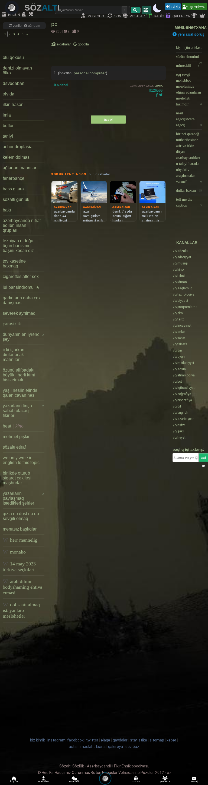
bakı (7, 210)
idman (180, 282)
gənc (159, 85)
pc (54, 24)
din (177, 350)
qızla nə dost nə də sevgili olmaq (21, 516)
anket (179, 332)
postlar (137, 15)
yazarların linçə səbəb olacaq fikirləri (23, 410)
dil (177, 406)
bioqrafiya (182, 400)
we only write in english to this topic (21, 460)
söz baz (132, 746)
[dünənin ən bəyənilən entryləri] (195, 16)
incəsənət (182, 325)
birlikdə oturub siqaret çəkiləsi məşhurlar (17, 478)
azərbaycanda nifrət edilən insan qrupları (22, 225)
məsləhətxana (191, 27)
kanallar (186, 242)
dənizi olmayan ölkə (17, 70)
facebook (75, 740)
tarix (178, 319)
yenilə (17, 26)
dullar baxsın (189, 190)
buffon (9, 125)
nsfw (179, 425)
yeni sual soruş (190, 34)
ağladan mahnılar (19, 167)
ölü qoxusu (13, 57)
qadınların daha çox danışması (22, 300)
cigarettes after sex (21, 276)
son (117, 15)
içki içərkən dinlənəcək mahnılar (13, 354)
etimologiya (184, 375)
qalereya (181, 15)
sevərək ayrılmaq (19, 313)
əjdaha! (61, 85)
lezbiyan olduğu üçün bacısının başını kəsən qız (18, 246)
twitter (92, 740)
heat (13, 426)
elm (178, 313)
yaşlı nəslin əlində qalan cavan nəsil (20, 393)
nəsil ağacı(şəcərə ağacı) (189, 119)
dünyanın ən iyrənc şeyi (23, 337)
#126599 (155, 90)
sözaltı (180, 251)
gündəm (33, 26)
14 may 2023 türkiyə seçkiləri (19, 566)
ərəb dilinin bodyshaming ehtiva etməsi (22, 587)
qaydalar (120, 740)
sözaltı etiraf (14, 447)
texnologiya (183, 294)
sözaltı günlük (16, 199)
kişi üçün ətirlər (189, 48)
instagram (56, 740)
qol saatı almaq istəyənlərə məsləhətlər (21, 610)
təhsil (179, 276)
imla (7, 115)
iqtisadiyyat (184, 388)
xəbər (179, 338)
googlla (83, 44)
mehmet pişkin (17, 436)
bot (177, 381)
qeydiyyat (197, 6)
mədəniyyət (183, 363)
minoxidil (187, 66)
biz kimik (38, 740)
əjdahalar (64, 44)
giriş (175, 6)
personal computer (90, 73)
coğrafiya (182, 394)
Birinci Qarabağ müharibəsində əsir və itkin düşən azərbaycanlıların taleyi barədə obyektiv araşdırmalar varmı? (189, 158)
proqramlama (185, 307)
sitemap (157, 740)
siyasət (180, 301)
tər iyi (8, 136)
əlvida (8, 94)
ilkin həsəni (14, 104)
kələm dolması (17, 157)
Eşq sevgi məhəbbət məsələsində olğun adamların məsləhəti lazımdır (189, 89)
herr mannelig (23, 540)
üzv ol (108, 119)
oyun (179, 357)
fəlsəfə (180, 344)
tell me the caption (189, 202)
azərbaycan (183, 419)
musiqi (180, 263)
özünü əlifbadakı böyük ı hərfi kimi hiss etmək (19, 375)
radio (158, 15)
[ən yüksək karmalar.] (203, 16)
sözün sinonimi (189, 58)
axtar (73, 746)
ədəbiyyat (182, 257)
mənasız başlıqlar (20, 529)
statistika (138, 740)
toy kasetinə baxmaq (14, 263)
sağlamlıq (182, 288)
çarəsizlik (12, 324)
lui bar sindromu (21, 287)
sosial (180, 369)
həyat (179, 437)
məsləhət (96, 15)
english (180, 413)
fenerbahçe (13, 178)
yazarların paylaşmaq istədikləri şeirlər (23, 498)
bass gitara (13, 189)
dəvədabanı (14, 83)
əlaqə (105, 740)
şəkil (178, 431)
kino (178, 269)
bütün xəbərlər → (101, 174)
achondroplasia (17, 146)
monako (17, 552)
